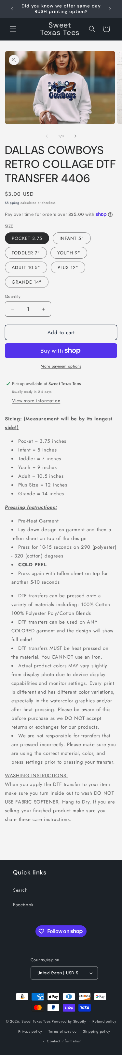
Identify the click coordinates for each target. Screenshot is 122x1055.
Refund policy (104, 1021)
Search (20, 890)
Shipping (12, 202)
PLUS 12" (68, 267)
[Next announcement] (110, 9)
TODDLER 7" (26, 253)
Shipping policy (96, 1031)
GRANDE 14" (27, 282)
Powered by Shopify (69, 1021)
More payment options (61, 366)
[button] (13, 29)
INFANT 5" (72, 238)
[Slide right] (75, 136)
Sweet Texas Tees (35, 1021)
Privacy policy (30, 1031)
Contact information (64, 1041)
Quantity (12, 296)
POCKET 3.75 (27, 238)
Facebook (23, 904)
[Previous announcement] (12, 9)
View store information (36, 400)
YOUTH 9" (68, 253)
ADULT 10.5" (26, 267)
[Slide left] (47, 136)
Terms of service (62, 1031)
